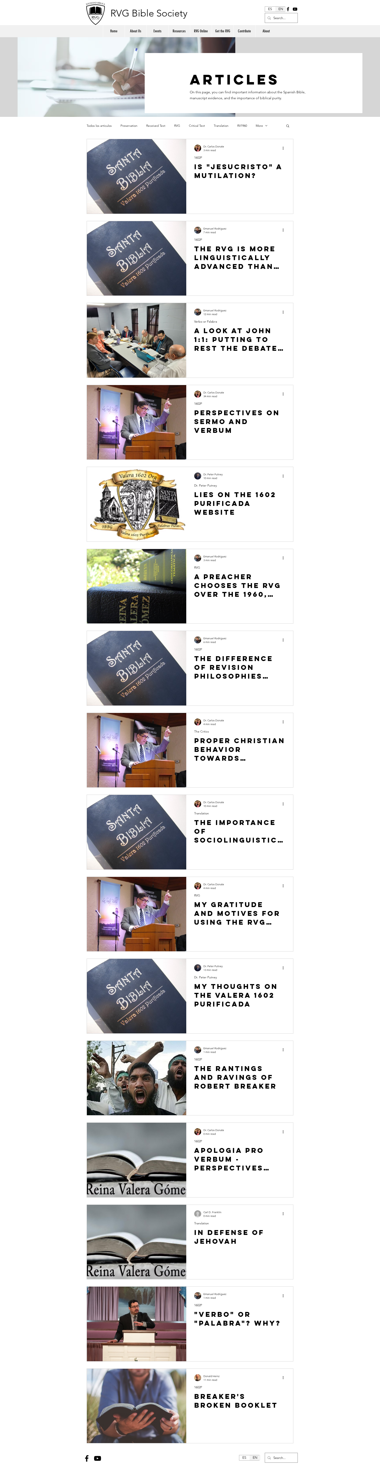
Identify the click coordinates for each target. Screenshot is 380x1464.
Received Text (155, 126)
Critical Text (197, 126)
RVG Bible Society (148, 13)
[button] (288, 126)
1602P (198, 158)
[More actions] (284, 148)
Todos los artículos (99, 126)
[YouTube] (295, 9)
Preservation (129, 126)
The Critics (201, 731)
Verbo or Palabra (205, 321)
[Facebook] (288, 9)
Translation (221, 126)
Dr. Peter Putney (205, 485)
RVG (177, 126)
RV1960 (242, 126)
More (259, 126)
